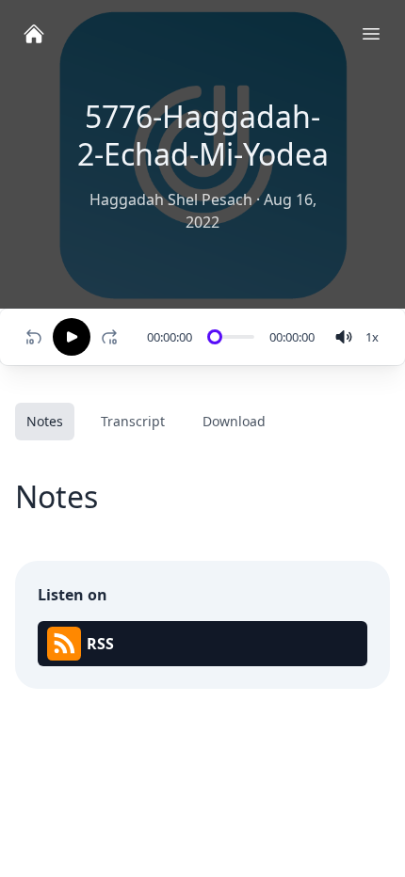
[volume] (343, 336)
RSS (100, 643)
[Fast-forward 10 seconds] (113, 337)
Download (234, 421)
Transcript (133, 421)
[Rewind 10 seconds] (34, 337)
